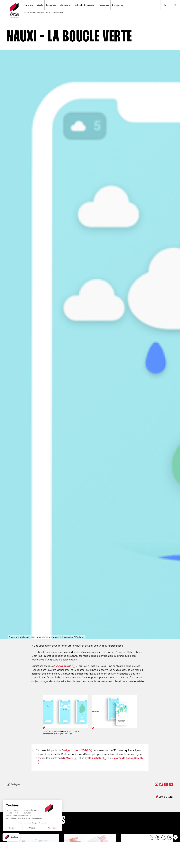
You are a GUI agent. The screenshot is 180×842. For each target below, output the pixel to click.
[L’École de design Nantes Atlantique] (14, 10)
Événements (117, 5)
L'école (40, 5)
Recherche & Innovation (84, 5)
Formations (28, 5)
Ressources (104, 5)
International (65, 5)
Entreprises (51, 5)
